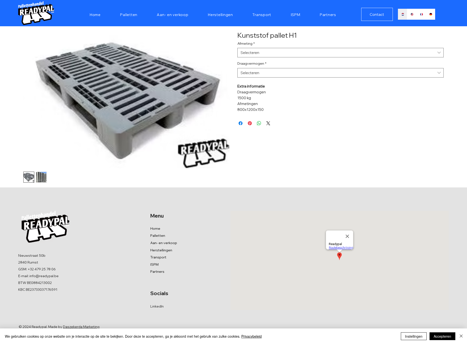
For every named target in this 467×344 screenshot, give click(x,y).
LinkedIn (157, 306)
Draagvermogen (251, 63)
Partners (157, 271)
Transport (158, 257)
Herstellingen (161, 250)
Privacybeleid (251, 336)
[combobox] (340, 52)
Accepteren (442, 336)
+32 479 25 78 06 (42, 269)
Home (155, 228)
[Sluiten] (461, 336)
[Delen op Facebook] (240, 123)
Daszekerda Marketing (81, 327)
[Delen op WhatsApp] (259, 123)
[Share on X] (268, 123)
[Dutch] (402, 14)
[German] (430, 14)
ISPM (154, 264)
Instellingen (413, 336)
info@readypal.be (44, 276)
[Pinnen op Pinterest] (250, 123)
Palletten (157, 235)
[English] (411, 14)
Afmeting (246, 43)
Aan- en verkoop (163, 243)
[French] (421, 14)
